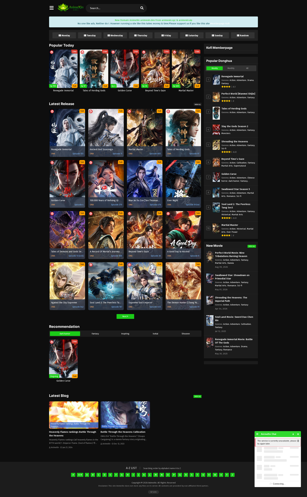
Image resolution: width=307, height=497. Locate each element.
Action (233, 80)
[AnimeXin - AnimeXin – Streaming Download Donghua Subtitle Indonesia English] (70, 9)
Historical (226, 214)
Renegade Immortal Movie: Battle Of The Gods (234, 341)
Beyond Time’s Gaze (232, 159)
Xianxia (230, 263)
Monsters (225, 133)
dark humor (65, 333)
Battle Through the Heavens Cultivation (123, 431)
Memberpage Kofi (220, 23)
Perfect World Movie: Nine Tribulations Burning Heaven (231, 254)
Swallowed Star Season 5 (235, 189)
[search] (141, 8)
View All (198, 104)
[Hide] (298, 434)
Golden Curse (228, 174)
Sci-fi (223, 148)
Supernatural (240, 166)
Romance (231, 196)
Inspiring (125, 333)
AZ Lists (153, 492)
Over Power (232, 232)
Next (124, 316)
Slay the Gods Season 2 (234, 126)
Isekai (155, 333)
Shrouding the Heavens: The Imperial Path (231, 299)
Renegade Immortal (232, 76)
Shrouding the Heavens (234, 141)
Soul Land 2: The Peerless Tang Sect (235, 206)
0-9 (80, 474)
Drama (250, 80)
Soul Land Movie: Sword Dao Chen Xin (234, 319)
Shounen (186, 333)
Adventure (241, 80)
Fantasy (95, 333)
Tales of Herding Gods (234, 108)
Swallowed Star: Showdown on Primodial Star (232, 277)
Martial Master (229, 225)
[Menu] (257, 434)
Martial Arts (227, 166)
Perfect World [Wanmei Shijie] (238, 93)
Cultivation (242, 163)
